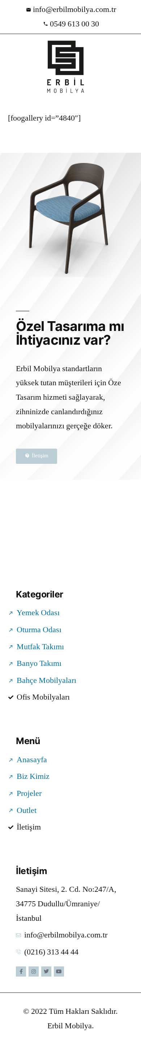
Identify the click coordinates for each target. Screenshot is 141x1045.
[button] (10, 67)
